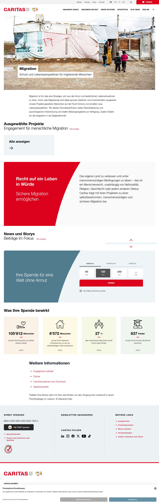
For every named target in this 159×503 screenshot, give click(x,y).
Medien (79, 2)
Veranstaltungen (125, 433)
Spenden (149, 2)
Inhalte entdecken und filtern (130, 437)
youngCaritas (124, 421)
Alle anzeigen (74, 129)
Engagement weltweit (43, 371)
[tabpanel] (111, 278)
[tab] (90, 265)
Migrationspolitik (41, 387)
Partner (36, 376)
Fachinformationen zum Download (49, 381)
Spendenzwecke (13, 434)
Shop (94, 2)
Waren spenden (124, 429)
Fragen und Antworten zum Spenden (18, 439)
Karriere (87, 2)
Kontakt (101, 2)
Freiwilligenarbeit (125, 425)
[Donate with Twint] (19, 427)
